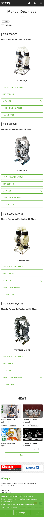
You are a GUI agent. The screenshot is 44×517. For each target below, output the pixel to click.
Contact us (6, 490)
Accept (22, 512)
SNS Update (13, 425)
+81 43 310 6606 (10, 486)
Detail (22, 455)
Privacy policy (6, 493)
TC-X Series (5, 21)
